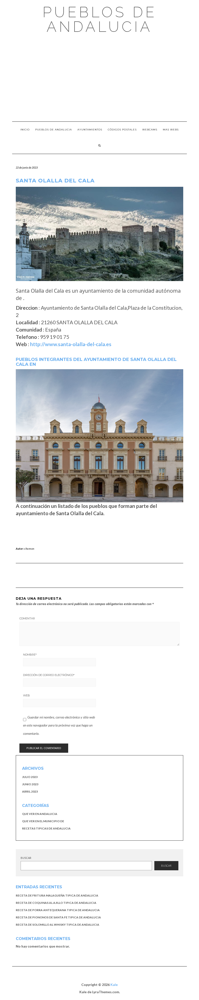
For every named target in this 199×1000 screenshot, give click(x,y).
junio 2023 (30, 784)
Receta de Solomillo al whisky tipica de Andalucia (57, 924)
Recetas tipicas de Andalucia (46, 828)
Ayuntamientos (89, 129)
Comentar (27, 618)
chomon (29, 548)
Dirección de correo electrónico (49, 675)
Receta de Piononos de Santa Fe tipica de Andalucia (58, 917)
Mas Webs (171, 129)
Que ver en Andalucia (39, 814)
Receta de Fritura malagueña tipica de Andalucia (57, 895)
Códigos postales (122, 129)
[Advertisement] (99, 78)
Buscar (26, 857)
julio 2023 (30, 777)
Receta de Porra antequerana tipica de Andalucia (58, 910)
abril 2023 (30, 791)
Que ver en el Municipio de (43, 821)
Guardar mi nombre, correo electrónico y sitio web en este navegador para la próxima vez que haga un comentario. (59, 725)
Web (26, 695)
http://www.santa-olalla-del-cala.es (70, 344)
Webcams (149, 129)
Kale (114, 985)
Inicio (25, 129)
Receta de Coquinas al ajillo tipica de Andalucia (56, 903)
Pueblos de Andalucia (99, 19)
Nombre (30, 654)
